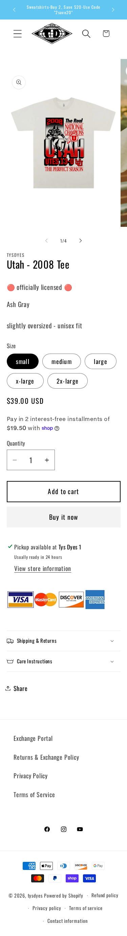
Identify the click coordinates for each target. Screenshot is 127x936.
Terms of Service (34, 794)
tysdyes (35, 895)
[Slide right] (80, 240)
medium (61, 361)
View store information (42, 568)
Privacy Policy (31, 775)
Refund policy (105, 895)
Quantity (16, 443)
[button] (17, 33)
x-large (25, 380)
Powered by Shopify (63, 895)
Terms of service (86, 907)
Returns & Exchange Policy (46, 756)
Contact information (67, 920)
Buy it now (63, 517)
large (100, 361)
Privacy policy (47, 907)
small (23, 361)
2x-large (68, 380)
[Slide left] (46, 240)
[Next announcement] (113, 9)
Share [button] (21, 688)
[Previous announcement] (14, 9)
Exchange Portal (33, 738)
